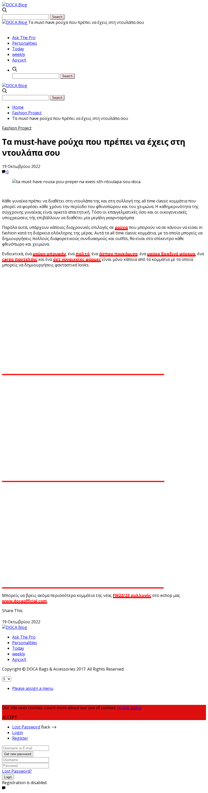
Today (18, 49)
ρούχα (121, 227)
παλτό (83, 254)
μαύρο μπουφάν (49, 254)
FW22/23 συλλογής (132, 595)
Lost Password (26, 727)
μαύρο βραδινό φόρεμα (171, 254)
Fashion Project (16, 128)
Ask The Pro (24, 37)
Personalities (24, 43)
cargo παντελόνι (19, 259)
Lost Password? (17, 771)
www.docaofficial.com (24, 601)
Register (20, 738)
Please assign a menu (32, 688)
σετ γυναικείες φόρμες (77, 259)
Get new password (17, 754)
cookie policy (129, 707)
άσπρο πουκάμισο (118, 254)
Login (17, 732)
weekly (18, 54)
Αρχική (19, 60)
